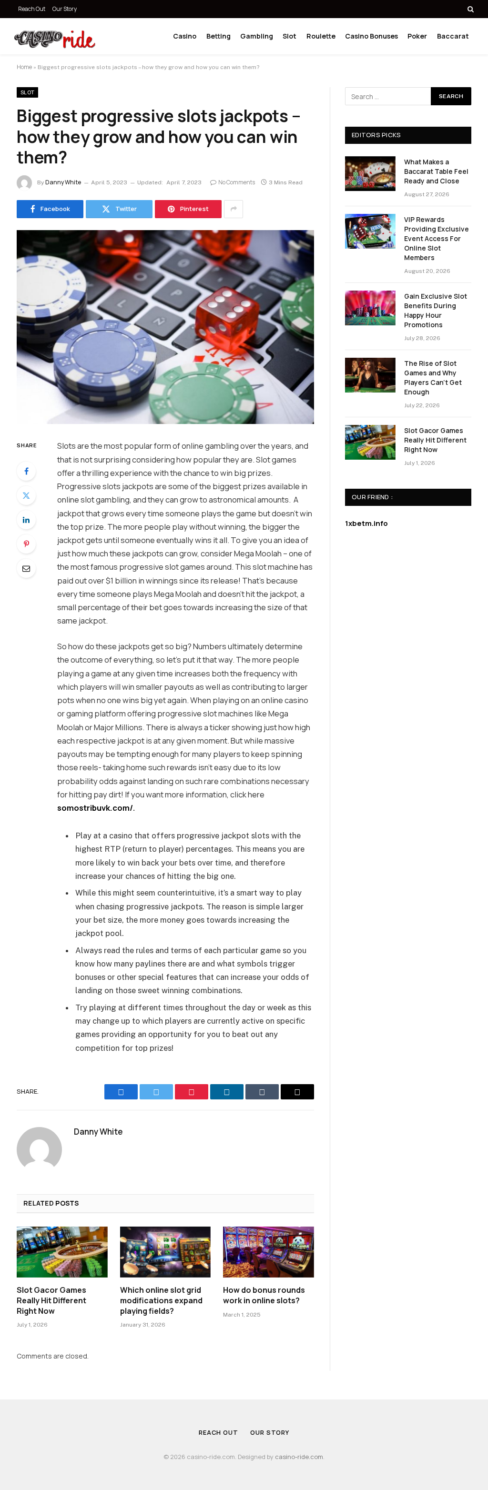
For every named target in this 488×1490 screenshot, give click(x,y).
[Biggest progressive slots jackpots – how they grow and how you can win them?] (165, 327)
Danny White (63, 182)
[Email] (26, 568)
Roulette (321, 35)
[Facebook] (26, 471)
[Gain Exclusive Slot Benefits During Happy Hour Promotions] (370, 308)
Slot (289, 35)
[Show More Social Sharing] (233, 209)
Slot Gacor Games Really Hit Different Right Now (51, 1300)
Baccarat (453, 35)
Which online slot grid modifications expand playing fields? (161, 1300)
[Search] (470, 9)
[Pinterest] (26, 544)
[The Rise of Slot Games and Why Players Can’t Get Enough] (370, 375)
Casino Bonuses (371, 35)
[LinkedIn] (26, 519)
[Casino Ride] (55, 36)
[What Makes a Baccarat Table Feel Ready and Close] (370, 173)
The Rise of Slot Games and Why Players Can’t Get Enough (433, 377)
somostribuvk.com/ (95, 807)
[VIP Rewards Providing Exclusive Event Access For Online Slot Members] (370, 231)
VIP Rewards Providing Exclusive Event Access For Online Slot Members (436, 238)
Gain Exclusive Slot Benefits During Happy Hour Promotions (435, 310)
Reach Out (31, 9)
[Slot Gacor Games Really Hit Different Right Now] (62, 1252)
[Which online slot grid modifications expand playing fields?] (165, 1252)
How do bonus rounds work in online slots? (264, 1295)
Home (24, 67)
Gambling (256, 35)
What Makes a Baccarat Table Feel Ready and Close (436, 171)
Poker (417, 35)
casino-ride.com (299, 1456)
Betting (218, 35)
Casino (184, 35)
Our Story (64, 9)
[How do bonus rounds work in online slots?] (268, 1252)
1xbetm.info (366, 523)
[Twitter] (26, 495)
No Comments (236, 182)
